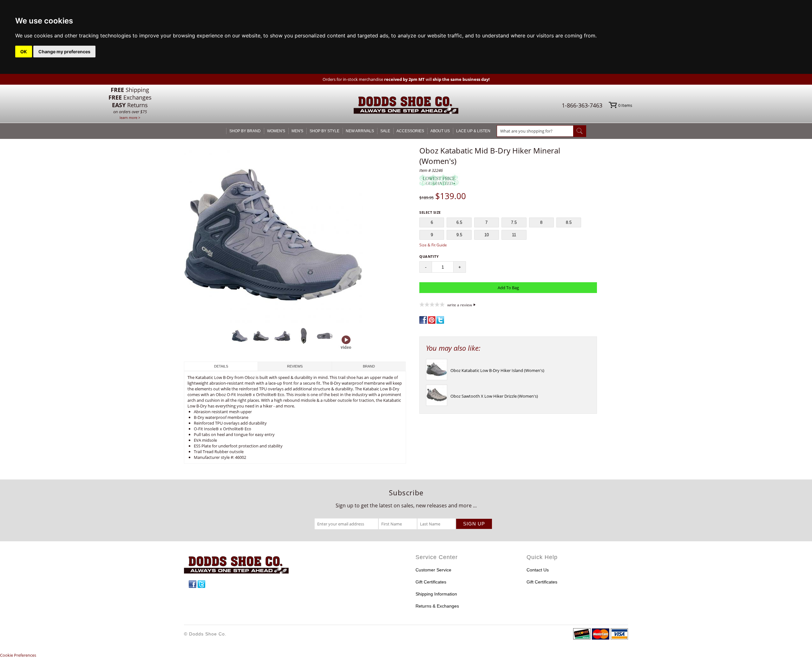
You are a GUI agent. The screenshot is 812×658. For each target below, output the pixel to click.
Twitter (201, 584)
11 (514, 234)
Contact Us (538, 569)
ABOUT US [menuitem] (440, 131)
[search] (535, 131)
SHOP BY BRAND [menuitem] (245, 131)
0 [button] (625, 105)
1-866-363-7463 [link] (582, 105)
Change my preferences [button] (64, 51)
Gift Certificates (431, 581)
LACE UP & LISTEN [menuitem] (473, 131)
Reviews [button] (295, 366)
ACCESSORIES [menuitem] (410, 131)
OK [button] (23, 51)
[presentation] (436, 378)
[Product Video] (346, 343)
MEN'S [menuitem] (297, 131)
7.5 (514, 222)
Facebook (192, 584)
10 (486, 234)
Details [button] (221, 366)
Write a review (459, 304)
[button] (295, 235)
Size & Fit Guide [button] (433, 245)
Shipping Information (436, 593)
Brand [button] (369, 366)
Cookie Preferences (18, 655)
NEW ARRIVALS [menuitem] (360, 131)
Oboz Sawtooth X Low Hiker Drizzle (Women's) (494, 396)
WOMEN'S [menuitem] (276, 131)
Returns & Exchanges (437, 606)
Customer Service (433, 569)
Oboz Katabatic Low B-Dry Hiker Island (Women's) (497, 370)
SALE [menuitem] (385, 131)
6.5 (459, 222)
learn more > (130, 117)
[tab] (221, 366)
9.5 (459, 234)
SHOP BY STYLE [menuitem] (324, 131)
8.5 (569, 222)
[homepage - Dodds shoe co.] (406, 106)
